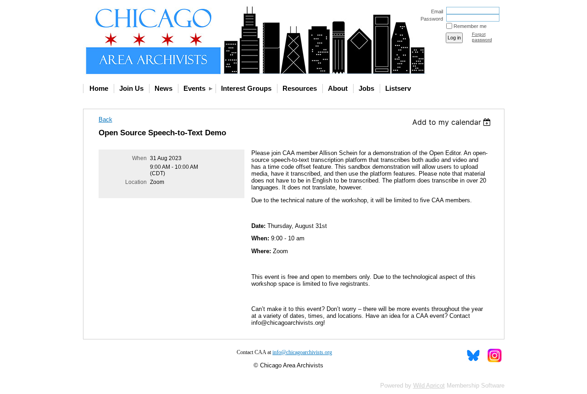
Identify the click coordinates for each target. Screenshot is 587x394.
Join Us (131, 88)
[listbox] (452, 122)
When (139, 158)
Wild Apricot (429, 385)
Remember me (470, 26)
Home (98, 88)
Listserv (398, 88)
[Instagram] (494, 355)
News (163, 88)
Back (105, 119)
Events (194, 88)
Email (435, 11)
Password (430, 19)
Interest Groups (246, 88)
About (338, 88)
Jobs (366, 88)
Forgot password (482, 37)
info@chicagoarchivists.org (302, 352)
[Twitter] (473, 355)
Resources (299, 88)
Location (136, 182)
